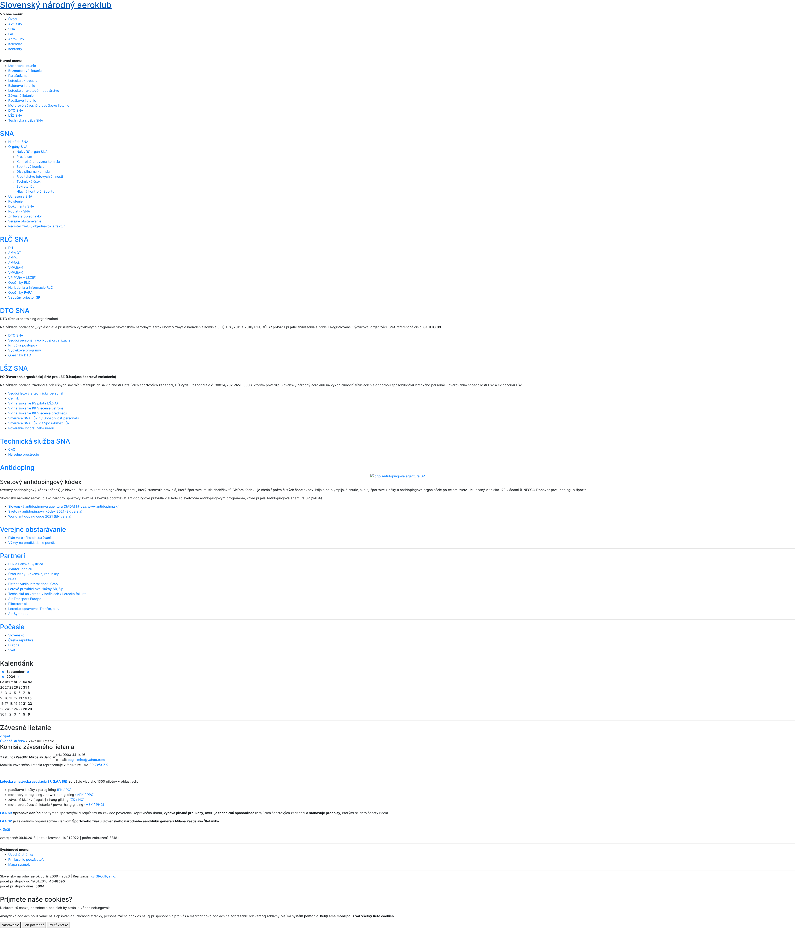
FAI (10, 34)
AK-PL (13, 258)
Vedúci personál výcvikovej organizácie (39, 340)
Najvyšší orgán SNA (32, 152)
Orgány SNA (18, 147)
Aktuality (15, 24)
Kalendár (15, 44)
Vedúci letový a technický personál (35, 393)
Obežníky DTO (19, 355)
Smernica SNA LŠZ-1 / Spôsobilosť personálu (43, 418)
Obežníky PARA (20, 292)
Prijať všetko (58, 925)
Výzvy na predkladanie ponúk (31, 543)
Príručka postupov (22, 345)
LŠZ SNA (14, 368)
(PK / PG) (64, 790)
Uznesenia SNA (20, 196)
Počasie (12, 627)
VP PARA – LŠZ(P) (22, 277)
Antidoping (17, 467)
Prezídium (24, 156)
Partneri (12, 556)
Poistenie (15, 201)
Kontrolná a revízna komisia (38, 161)
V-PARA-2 (16, 272)
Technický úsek (29, 181)
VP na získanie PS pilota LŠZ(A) (33, 403)
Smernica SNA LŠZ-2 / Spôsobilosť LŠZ (39, 423)
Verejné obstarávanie (24, 221)
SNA (11, 29)
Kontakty (15, 49)
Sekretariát (25, 186)
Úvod (12, 19)
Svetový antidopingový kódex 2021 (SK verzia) (45, 511)
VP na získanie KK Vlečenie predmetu (37, 413)
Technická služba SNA (35, 441)
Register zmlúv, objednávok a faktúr (36, 226)
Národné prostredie (23, 454)
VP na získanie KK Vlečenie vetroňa (36, 408)
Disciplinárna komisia (33, 171)
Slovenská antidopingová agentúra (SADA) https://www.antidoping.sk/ (63, 506)
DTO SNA (14, 311)
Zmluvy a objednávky (25, 216)
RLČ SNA (14, 239)
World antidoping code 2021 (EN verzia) (39, 516)
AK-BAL (14, 263)
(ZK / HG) (77, 800)
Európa (13, 645)
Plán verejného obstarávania (30, 538)
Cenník (13, 398)
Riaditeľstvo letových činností (40, 176)
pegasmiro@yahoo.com (86, 760)
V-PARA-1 (15, 267)
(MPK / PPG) (85, 795)
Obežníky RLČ (19, 282)
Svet (11, 650)
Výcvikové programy (24, 350)
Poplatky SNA (19, 211)
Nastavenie (10, 925)
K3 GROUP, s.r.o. (103, 876)
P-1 (10, 248)
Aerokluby (16, 39)
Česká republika (21, 640)
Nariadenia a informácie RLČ (30, 287)
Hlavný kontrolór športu (35, 191)
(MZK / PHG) (94, 804)
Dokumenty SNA (21, 206)
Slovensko (16, 635)
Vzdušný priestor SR (24, 297)
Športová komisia (30, 166)
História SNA (18, 142)
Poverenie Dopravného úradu (31, 428)
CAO (11, 449)
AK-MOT (14, 253)
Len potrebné (33, 925)
